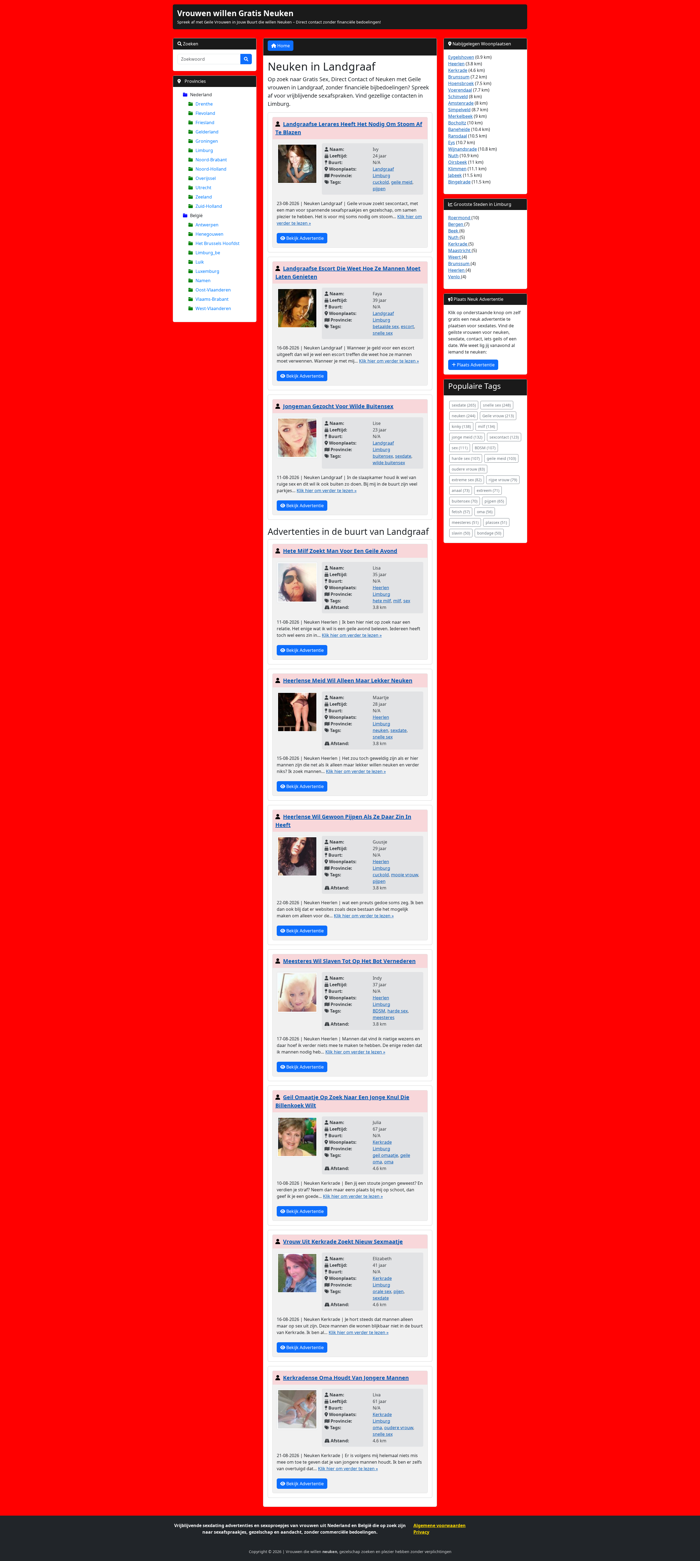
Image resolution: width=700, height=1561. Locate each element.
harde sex (397, 1011)
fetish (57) (461, 511)
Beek (453, 231)
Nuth (453, 156)
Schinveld (458, 97)
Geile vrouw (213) (498, 415)
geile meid (401, 182)
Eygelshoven (461, 57)
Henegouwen (209, 234)
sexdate (403, 456)
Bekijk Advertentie (304, 238)
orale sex (382, 1291)
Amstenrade (461, 103)
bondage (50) (489, 533)
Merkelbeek (460, 116)
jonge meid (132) (467, 437)
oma (388, 1162)
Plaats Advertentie (475, 365)
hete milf (382, 601)
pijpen (379, 189)
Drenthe (204, 104)
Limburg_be (208, 253)
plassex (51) (496, 522)
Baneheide (459, 129)
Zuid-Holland (209, 206)
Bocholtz (457, 123)
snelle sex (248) (497, 405)
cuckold (381, 182)
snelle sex (383, 333)
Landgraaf (383, 169)
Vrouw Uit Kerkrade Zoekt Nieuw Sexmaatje (343, 1241)
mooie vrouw (404, 875)
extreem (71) (488, 490)
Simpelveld (459, 110)
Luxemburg (207, 271)
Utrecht (203, 188)
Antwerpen (207, 225)
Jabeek (455, 175)
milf (397, 601)
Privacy (421, 1532)
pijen (398, 1291)
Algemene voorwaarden (439, 1525)
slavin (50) (461, 533)
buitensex (383, 456)
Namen (203, 281)
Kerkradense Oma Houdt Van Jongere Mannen (346, 1377)
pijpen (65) (494, 501)
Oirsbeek (457, 162)
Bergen (456, 224)
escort (407, 326)
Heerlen (381, 588)
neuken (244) (463, 415)
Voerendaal (460, 90)
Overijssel (206, 178)
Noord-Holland (211, 169)
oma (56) (484, 511)
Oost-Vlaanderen (213, 290)
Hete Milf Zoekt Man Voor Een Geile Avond (340, 551)
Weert (455, 257)
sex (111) (460, 447)
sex (406, 601)
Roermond (459, 218)
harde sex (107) (466, 458)
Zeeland (204, 197)
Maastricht (460, 250)
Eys (451, 142)
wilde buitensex (389, 463)
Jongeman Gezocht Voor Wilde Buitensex (338, 406)
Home (283, 46)
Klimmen (457, 169)
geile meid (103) (501, 458)
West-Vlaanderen (213, 308)
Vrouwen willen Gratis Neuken (235, 13)
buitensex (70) (464, 501)
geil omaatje (385, 1155)
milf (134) (486, 426)
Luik (200, 262)
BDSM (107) (485, 447)
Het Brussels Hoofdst (218, 243)
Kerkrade (382, 1142)
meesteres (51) (465, 522)
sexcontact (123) (504, 437)
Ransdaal (457, 136)
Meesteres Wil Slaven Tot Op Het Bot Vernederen (349, 961)
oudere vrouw (398, 1428)
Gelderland (207, 132)
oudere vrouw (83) (468, 469)
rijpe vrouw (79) (503, 479)
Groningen (207, 141)
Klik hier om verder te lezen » (389, 361)
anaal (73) (460, 490)
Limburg (204, 150)
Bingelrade (459, 182)
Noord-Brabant (211, 160)
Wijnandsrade (462, 149)
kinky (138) (461, 426)
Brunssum (458, 77)
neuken (380, 730)
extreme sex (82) (467, 479)
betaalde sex (386, 326)
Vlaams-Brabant (212, 299)
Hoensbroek (461, 83)
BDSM (379, 1011)
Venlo (454, 277)
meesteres (384, 1017)
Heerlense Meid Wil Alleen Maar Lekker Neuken (347, 680)
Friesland (205, 122)
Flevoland (205, 113)
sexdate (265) (464, 405)
